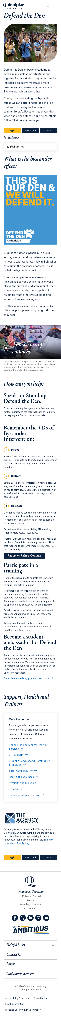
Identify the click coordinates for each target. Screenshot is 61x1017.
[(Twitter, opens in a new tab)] (23, 918)
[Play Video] (6, 348)
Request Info (30, 131)
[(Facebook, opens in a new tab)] (15, 918)
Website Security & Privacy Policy (23, 1010)
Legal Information (14, 1004)
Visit (49, 131)
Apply (12, 131)
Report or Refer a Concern (24, 555)
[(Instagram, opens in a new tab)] (38, 918)
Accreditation (40, 998)
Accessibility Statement (17, 998)
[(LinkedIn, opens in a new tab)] (30, 918)
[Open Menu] (56, 6)
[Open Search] (48, 6)
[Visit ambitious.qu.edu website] (30, 930)
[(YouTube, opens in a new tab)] (46, 918)
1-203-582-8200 (30, 909)
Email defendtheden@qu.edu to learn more (27, 678)
